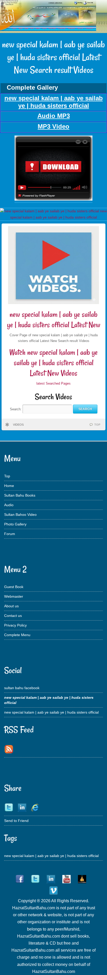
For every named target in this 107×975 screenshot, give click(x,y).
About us (11, 606)
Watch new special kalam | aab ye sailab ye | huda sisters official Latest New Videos (53, 362)
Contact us (13, 616)
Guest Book (13, 587)
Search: (16, 409)
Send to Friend (16, 821)
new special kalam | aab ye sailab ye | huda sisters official (51, 712)
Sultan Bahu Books (19, 495)
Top (7, 476)
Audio (9, 505)
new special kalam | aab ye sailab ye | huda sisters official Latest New (53, 319)
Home (9, 486)
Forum (9, 534)
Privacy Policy (15, 625)
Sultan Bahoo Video (20, 514)
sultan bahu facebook (21, 688)
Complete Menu (17, 635)
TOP (97, 424)
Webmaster (13, 596)
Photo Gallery (15, 524)
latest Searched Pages (53, 383)
